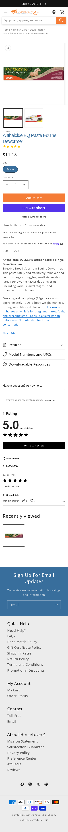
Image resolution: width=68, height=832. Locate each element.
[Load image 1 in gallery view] (13, 117)
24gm (10, 169)
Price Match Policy (22, 642)
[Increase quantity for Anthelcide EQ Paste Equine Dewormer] (24, 184)
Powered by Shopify (45, 814)
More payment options (34, 216)
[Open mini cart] (62, 12)
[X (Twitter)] (38, 784)
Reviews (13, 770)
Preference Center (21, 758)
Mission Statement (22, 741)
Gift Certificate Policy (24, 647)
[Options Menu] (63, 501)
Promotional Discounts (26, 670)
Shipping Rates (19, 653)
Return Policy (18, 659)
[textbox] (34, 392)
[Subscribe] (57, 604)
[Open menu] (6, 11)
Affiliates (14, 764)
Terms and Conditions (25, 664)
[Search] (61, 20)
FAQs (11, 636)
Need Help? (16, 630)
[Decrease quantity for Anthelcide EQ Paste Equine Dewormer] (7, 184)
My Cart (13, 690)
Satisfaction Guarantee (25, 747)
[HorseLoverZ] (25, 12)
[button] (34, 345)
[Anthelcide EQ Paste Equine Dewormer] (14, 535)
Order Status (17, 696)
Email (11, 721)
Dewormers (36, 29)
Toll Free (14, 715)
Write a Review (34, 445)
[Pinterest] (46, 784)
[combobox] (34, 20)
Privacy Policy (18, 753)
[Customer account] (54, 12)
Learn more (49, 400)
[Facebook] (22, 784)
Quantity (8, 177)
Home (6, 29)
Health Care (20, 29)
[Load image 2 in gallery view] (34, 117)
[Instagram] (30, 784)
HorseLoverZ (27, 814)
